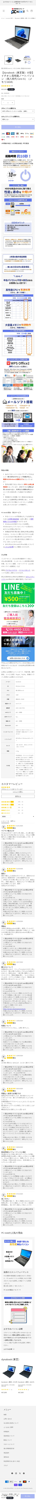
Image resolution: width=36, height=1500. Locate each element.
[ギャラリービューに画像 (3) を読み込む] (27, 60)
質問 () (13, 821)
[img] (11, 826)
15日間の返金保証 (13, 519)
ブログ (6, 1465)
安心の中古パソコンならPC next (15, 1488)
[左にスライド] (2, 60)
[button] (4, 11)
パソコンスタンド (24, 570)
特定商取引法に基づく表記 (12, 1461)
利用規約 (6, 1431)
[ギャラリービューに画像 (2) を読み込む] (18, 60)
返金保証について (9, 1436)
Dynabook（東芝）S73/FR (9, 1384)
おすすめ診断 (8, 1349)
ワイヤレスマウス (11, 570)
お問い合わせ (8, 1419)
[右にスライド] (34, 60)
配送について (8, 1440)
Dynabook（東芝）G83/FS (26, 1384)
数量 (2, 99)
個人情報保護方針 (9, 1448)
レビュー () (5, 821)
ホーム (2, 18)
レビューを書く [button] (18, 792)
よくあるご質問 (8, 1427)
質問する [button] (18, 796)
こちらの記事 (9, 547)
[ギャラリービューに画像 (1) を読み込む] (9, 60)
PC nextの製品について (11, 1290)
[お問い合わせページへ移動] (18, 649)
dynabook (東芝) (9, 18)
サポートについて (9, 1444)
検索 (5, 1414)
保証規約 (6, 1453)
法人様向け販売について (11, 1423)
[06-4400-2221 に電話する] (18, 622)
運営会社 (6, 1457)
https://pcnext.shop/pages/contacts (14, 1009)
